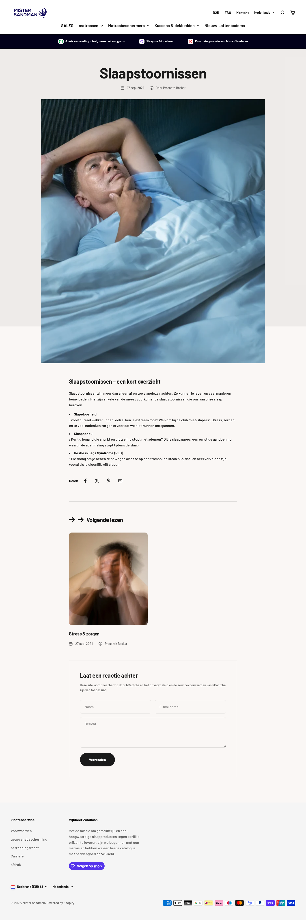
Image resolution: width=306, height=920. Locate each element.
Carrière (17, 856)
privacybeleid (159, 685)
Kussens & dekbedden (175, 25)
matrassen (88, 25)
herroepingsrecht (25, 848)
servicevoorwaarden (192, 685)
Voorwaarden (21, 831)
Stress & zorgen (84, 633)
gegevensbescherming (29, 839)
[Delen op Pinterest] (108, 480)
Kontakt (242, 12)
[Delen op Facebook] (85, 480)
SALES (67, 25)
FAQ (228, 12)
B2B (216, 12)
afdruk (16, 864)
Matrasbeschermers (126, 25)
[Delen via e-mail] (120, 480)
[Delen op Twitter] (97, 480)
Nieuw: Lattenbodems (225, 25)
